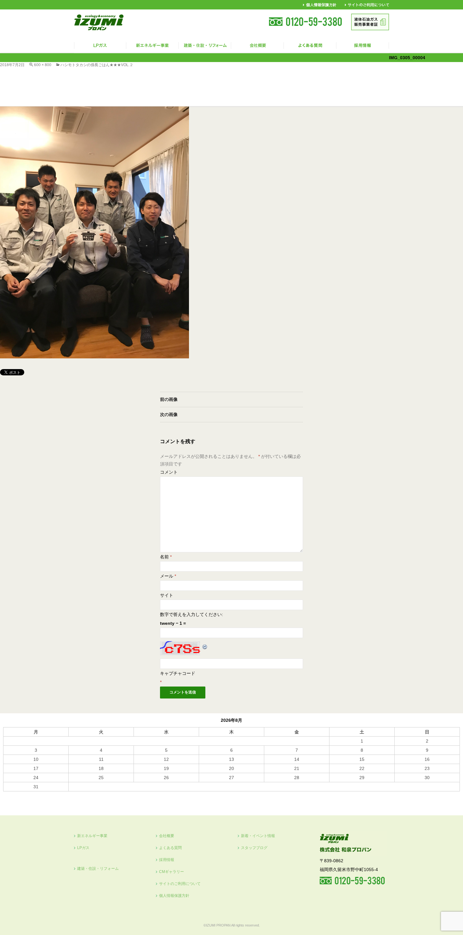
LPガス (83, 848)
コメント (169, 472)
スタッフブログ (254, 848)
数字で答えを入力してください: (191, 614)
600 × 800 (42, 65)
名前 (166, 556)
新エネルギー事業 (92, 836)
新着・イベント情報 (258, 836)
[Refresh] (205, 645)
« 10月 (9, 794)
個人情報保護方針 (174, 895)
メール (168, 576)
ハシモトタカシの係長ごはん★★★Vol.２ (98, 65)
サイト (166, 595)
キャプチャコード (177, 673)
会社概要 (166, 836)
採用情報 (166, 860)
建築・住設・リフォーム (98, 868)
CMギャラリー (171, 871)
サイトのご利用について (180, 883)
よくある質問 (170, 848)
